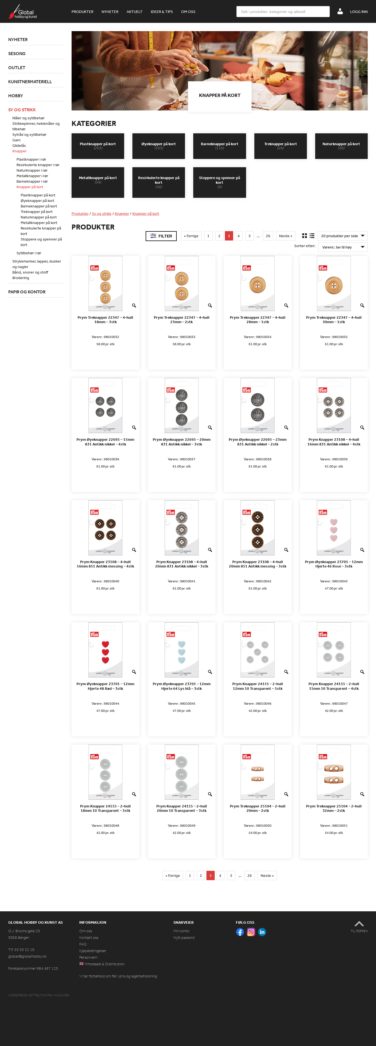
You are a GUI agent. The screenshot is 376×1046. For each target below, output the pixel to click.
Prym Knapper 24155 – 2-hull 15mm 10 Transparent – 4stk (334, 686)
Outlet (16, 67)
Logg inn (359, 11)
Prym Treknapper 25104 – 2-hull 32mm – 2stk (334, 808)
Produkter (82, 11)
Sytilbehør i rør (29, 252)
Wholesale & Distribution (104, 964)
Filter (165, 236)
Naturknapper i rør (32, 170)
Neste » (285, 235)
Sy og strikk (101, 213)
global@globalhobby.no (27, 956)
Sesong (17, 53)
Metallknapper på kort (39, 222)
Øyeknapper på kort (37, 200)
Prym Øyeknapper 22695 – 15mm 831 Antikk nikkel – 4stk (105, 442)
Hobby (15, 95)
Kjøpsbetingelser (92, 950)
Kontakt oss (88, 937)
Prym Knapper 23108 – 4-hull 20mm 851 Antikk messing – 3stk (257, 564)
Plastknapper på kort (38, 195)
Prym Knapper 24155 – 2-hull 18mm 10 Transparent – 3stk (105, 808)
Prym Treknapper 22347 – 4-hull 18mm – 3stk (105, 320)
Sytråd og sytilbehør (29, 134)
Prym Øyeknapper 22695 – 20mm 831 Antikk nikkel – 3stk (182, 442)
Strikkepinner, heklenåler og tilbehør (36, 126)
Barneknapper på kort (39, 206)
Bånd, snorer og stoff (30, 272)
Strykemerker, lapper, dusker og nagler (36, 264)
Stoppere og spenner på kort (41, 242)
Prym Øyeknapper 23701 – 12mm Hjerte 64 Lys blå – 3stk (182, 686)
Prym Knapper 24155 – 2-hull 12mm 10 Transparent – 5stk (257, 686)
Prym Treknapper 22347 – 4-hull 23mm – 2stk (181, 320)
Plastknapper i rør (31, 159)
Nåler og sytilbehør (28, 117)
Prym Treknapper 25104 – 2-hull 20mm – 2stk (257, 808)
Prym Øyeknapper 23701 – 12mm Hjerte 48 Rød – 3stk (105, 686)
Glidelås (19, 145)
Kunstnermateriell (30, 81)
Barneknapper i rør (32, 181)
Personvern (88, 957)
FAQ (82, 944)
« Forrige (191, 235)
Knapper (122, 213)
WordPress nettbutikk (27, 995)
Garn (16, 139)
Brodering (20, 277)
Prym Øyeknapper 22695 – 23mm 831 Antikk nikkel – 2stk (258, 442)
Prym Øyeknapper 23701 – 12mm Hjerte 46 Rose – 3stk (334, 564)
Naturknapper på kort (39, 217)
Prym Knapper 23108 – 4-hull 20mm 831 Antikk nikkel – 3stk (181, 564)
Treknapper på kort (37, 211)
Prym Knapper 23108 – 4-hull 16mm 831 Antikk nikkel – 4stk (333, 442)
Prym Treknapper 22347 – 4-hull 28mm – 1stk (257, 320)
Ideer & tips (162, 11)
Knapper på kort (145, 213)
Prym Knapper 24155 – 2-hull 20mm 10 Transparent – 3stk (181, 808)
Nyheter (110, 11)
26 (268, 235)
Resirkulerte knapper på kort (41, 231)
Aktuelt (135, 11)
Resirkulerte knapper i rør (38, 164)
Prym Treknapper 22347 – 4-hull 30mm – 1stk (334, 320)
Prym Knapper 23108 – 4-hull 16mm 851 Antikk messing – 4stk (105, 564)
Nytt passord (184, 937)
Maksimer (61, 995)
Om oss (188, 11)
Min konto (181, 931)
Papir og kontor (26, 291)
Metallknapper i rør (32, 175)
